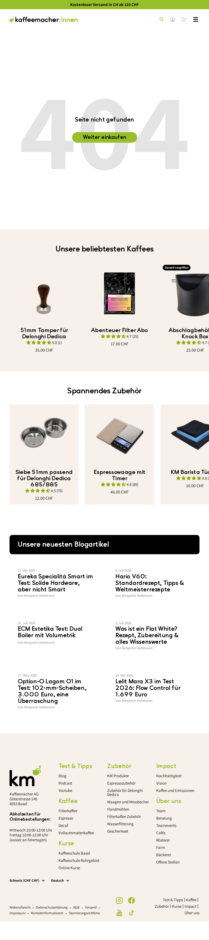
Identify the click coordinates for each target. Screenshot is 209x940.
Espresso (66, 818)
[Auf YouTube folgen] (119, 912)
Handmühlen (118, 809)
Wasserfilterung (120, 824)
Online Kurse (69, 868)
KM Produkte (118, 776)
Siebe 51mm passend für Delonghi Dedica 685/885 (44, 478)
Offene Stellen (168, 862)
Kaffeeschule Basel (74, 853)
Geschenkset (117, 831)
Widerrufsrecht (20, 907)
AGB (76, 907)
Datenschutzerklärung (52, 907)
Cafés (160, 833)
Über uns (192, 913)
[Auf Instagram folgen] (119, 900)
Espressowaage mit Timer (119, 475)
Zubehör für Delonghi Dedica (125, 792)
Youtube (65, 790)
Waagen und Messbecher (128, 802)
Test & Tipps (173, 900)
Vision (161, 783)
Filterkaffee (68, 811)
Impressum (18, 913)
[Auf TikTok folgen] (131, 912)
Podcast (65, 783)
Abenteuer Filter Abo (119, 330)
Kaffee (191, 900)
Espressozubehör (121, 783)
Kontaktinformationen (47, 913)
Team (160, 811)
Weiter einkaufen (104, 137)
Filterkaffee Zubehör (124, 816)
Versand (91, 907)
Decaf (63, 825)
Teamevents (166, 825)
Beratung (164, 818)
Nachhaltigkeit (169, 776)
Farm (160, 847)
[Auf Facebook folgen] (131, 900)
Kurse (177, 906)
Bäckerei (163, 855)
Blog (62, 776)
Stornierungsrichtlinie (84, 913)
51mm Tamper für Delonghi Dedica (44, 333)
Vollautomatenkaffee (76, 833)
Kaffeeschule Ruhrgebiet (79, 860)
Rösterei (163, 840)
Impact (190, 906)
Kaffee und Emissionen (175, 790)
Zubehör (162, 906)
